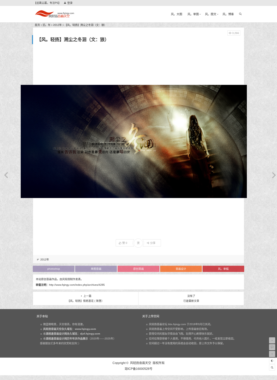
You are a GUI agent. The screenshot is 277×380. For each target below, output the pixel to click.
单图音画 (96, 268)
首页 (37, 24)
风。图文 (210, 14)
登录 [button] (70, 2)
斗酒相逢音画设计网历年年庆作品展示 (65, 338)
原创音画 (138, 268)
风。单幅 (223, 268)
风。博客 (228, 14)
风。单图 (193, 14)
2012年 (57, 24)
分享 (152, 242)
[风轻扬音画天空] (54, 17)
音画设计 (181, 268)
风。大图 (176, 14)
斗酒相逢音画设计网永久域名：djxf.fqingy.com (71, 333)
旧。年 (47, 24)
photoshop (53, 268)
